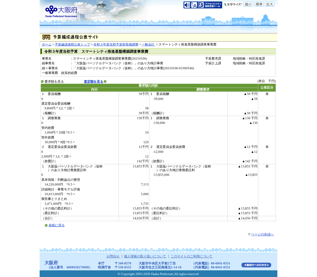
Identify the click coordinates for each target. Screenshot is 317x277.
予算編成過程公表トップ (72, 44)
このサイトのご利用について (191, 256)
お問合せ (113, 256)
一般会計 (148, 44)
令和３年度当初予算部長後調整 (115, 44)
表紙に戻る (57, 225)
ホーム (47, 44)
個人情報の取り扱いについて (145, 256)
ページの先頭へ (262, 234)
